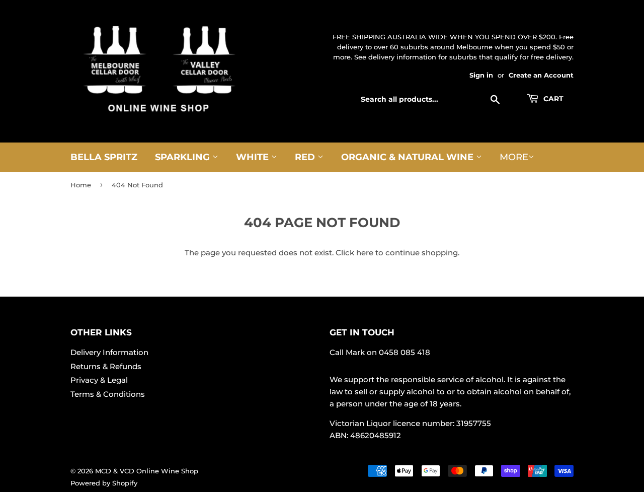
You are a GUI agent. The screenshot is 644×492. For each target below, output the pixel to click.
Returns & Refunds (105, 366)
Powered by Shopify (103, 483)
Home (80, 185)
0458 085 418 (404, 352)
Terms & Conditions (107, 394)
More (514, 157)
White (253, 157)
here (364, 252)
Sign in (481, 75)
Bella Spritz (103, 157)
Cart (552, 98)
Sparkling (183, 157)
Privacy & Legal (99, 380)
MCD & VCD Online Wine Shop (146, 471)
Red (306, 157)
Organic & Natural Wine (408, 157)
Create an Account (541, 75)
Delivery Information (109, 352)
